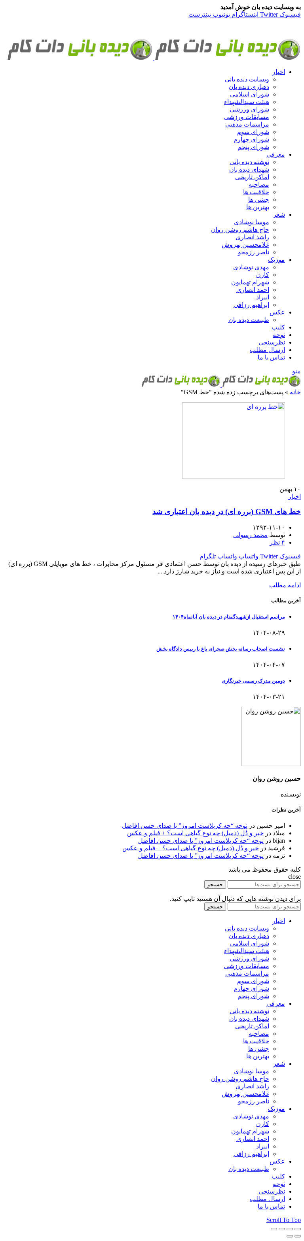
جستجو (215, 884)
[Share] (290, 1229)
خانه (295, 392)
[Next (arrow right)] (290, 1236)
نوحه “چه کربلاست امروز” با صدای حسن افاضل (184, 825)
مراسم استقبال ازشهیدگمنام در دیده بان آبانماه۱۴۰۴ (229, 617)
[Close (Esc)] (297, 1229)
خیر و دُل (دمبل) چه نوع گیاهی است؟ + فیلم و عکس (195, 833)
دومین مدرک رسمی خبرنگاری (253, 681)
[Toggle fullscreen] (282, 1229)
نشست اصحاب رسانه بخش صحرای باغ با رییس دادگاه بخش (220, 649)
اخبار (294, 496)
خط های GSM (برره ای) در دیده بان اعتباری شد (226, 511)
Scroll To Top (283, 1219)
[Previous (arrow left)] (297, 1236)
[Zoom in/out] (274, 1229)
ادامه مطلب (285, 585)
